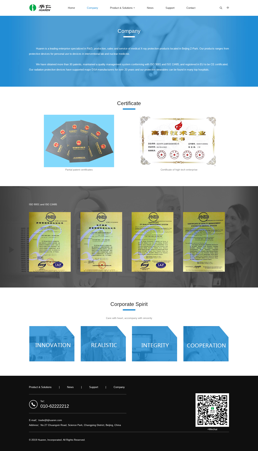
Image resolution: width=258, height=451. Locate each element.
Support (170, 7)
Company (92, 7)
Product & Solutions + (122, 7)
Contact (190, 7)
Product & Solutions (40, 387)
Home (71, 7)
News (150, 7)
